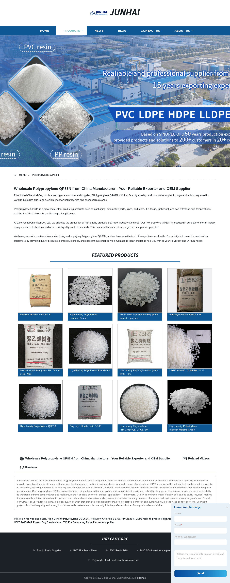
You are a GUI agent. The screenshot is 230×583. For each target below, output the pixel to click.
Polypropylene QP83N (45, 174)
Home (44, 30)
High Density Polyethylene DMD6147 (69, 518)
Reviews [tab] (31, 467)
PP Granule (128, 518)
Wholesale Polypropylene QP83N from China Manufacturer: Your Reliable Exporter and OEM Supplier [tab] (98, 458)
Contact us (150, 30)
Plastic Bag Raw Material (47, 522)
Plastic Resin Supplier (49, 550)
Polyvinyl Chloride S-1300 (105, 518)
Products (71, 30)
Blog (122, 30)
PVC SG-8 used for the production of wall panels (166, 550)
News (99, 30)
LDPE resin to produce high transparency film (162, 518)
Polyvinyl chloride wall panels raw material (115, 560)
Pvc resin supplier (103, 522)
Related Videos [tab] (199, 458)
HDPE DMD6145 (23, 522)
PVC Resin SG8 (119, 550)
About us (182, 30)
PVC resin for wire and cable (30, 518)
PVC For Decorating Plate (77, 522)
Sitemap (141, 577)
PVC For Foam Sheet (85, 550)
